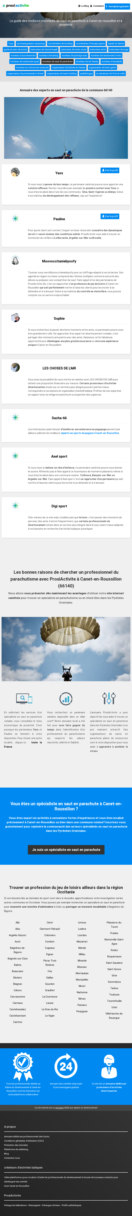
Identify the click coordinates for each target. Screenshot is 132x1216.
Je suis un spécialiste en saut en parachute (66, 850)
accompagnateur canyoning (31, 43)
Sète (114, 975)
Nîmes (82, 998)
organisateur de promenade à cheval (25, 73)
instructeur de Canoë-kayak (43, 49)
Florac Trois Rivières (49, 962)
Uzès (114, 1007)
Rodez (114, 950)
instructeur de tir (98, 49)
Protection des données (16, 1145)
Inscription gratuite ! (118, 6)
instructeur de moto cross (73, 49)
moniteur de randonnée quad (24, 61)
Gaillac (49, 977)
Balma (17, 965)
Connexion (98, 6)
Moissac (82, 967)
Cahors (18, 990)
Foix (50, 971)
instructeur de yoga (118, 49)
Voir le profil (111, 170)
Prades (114, 933)
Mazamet (82, 941)
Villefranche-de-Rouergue (114, 1015)
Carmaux (18, 1003)
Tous (10, 43)
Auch (17, 941)
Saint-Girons (114, 969)
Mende (82, 948)
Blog (6, 1153)
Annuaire (8, 1136)
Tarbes (114, 988)
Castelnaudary (18, 1009)
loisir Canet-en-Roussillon (16, 1186)
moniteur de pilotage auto (74, 55)
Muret (82, 986)
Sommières (114, 982)
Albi (18, 922)
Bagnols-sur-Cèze (18, 958)
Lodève (82, 929)
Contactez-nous (12, 1158)
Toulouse (114, 994)
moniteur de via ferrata (87, 61)
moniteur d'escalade (112, 61)
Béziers (17, 977)
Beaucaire (17, 971)
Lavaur (50, 1003)
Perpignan (82, 1011)
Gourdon (49, 984)
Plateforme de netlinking (16, 1149)
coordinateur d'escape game (90, 43)
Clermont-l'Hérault (50, 929)
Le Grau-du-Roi (50, 1009)
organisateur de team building (62, 73)
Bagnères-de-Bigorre (17, 950)
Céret (50, 922)
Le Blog (84, 6)
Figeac (49, 954)
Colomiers (50, 935)
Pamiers (82, 1005)
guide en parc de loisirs (15, 49)
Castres (17, 1022)
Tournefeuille (114, 1001)
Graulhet (50, 990)
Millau (82, 954)
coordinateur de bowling (60, 43)
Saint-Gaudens (114, 962)
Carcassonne (17, 996)
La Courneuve (49, 996)
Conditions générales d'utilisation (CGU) (24, 1141)
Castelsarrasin (17, 1015)
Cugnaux (50, 948)
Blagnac (17, 984)
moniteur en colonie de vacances (32, 67)
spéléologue (86, 73)
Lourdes (82, 935)
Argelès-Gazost (17, 935)
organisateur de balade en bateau (68, 67)
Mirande (82, 960)
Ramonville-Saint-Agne (114, 941)
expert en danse (116, 43)
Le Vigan (49, 1015)
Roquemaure (114, 956)
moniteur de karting (48, 55)
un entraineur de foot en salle (110, 73)
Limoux (82, 922)
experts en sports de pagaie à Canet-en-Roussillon (90, 433)
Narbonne (82, 992)
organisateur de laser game (102, 67)
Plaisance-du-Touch (114, 924)
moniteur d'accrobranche (23, 55)
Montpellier (82, 979)
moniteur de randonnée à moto (106, 55)
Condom (49, 941)
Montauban (82, 973)
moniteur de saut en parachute (57, 61)
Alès (17, 929)
